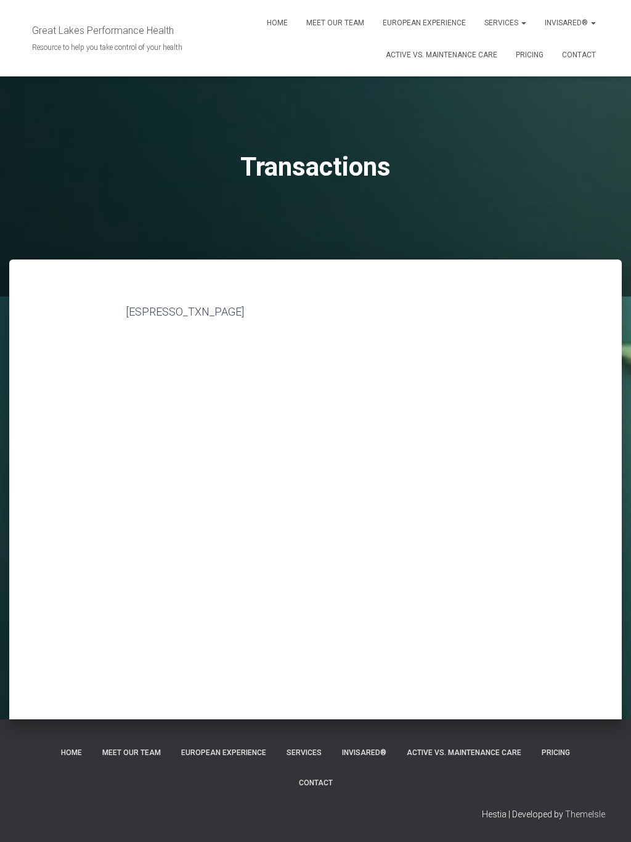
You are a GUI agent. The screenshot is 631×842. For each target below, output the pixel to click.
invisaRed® (567, 22)
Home (277, 22)
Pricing (529, 55)
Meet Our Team (335, 22)
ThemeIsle (585, 814)
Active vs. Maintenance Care (441, 55)
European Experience (424, 22)
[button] (523, 22)
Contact (579, 55)
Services (502, 22)
